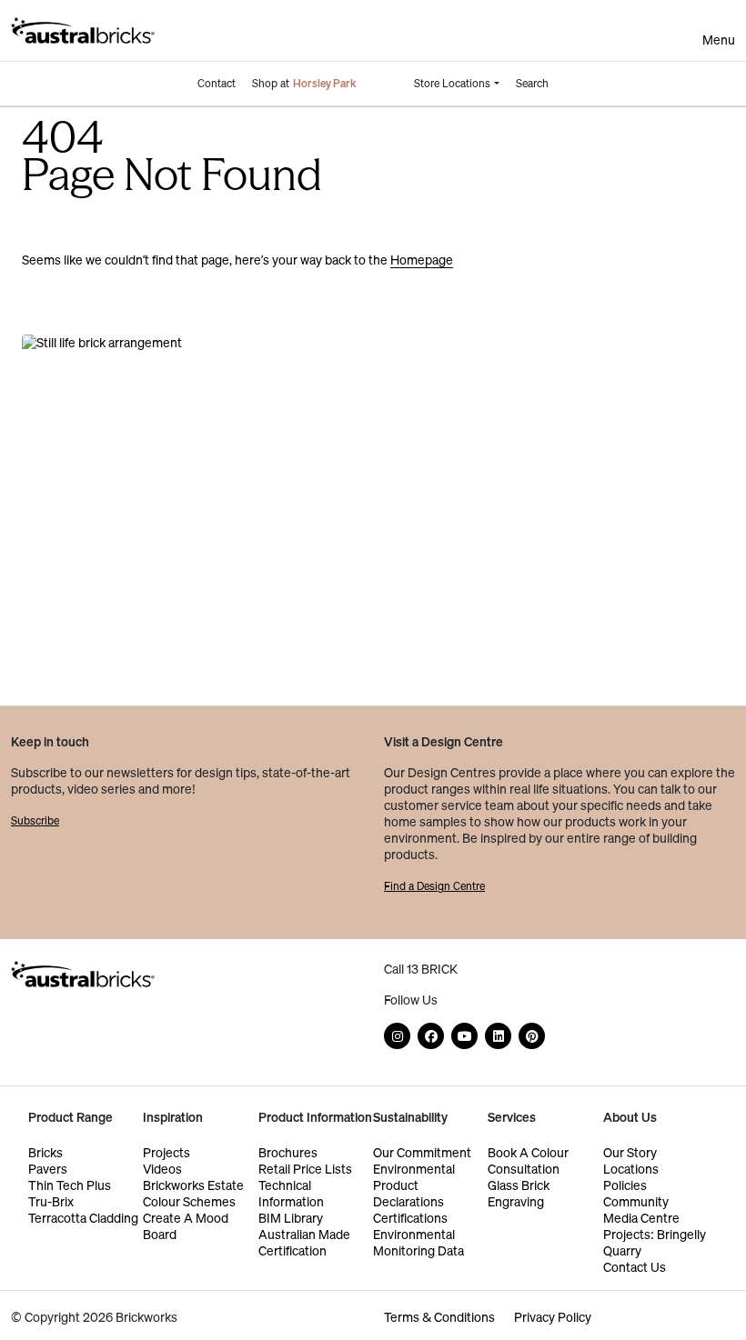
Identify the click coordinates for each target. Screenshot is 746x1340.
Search (532, 83)
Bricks (45, 1152)
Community (636, 1201)
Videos (162, 1168)
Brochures (288, 1152)
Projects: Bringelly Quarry (654, 1242)
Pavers (47, 1168)
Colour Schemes (189, 1201)
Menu (718, 40)
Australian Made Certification (304, 1242)
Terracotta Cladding (83, 1217)
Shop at (304, 83)
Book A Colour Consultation (528, 1160)
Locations (631, 1168)
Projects (166, 1152)
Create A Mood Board (185, 1226)
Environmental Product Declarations (414, 1185)
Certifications (410, 1217)
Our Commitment (422, 1152)
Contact (216, 83)
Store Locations (452, 83)
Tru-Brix (51, 1201)
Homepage (421, 259)
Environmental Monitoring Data (418, 1242)
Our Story (630, 1152)
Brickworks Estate (193, 1185)
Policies (625, 1185)
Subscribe (35, 820)
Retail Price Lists (305, 1168)
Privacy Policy (552, 1316)
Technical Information (291, 1193)
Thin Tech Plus (69, 1185)
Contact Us (634, 1266)
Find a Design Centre (434, 886)
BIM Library (290, 1217)
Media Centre (641, 1217)
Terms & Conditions (439, 1316)
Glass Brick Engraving (518, 1193)
